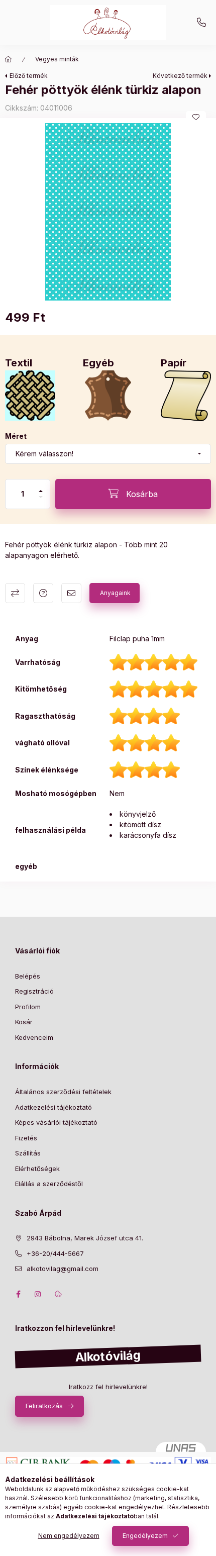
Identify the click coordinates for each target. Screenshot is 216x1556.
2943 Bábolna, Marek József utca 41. (85, 1238)
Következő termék (180, 75)
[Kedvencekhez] (196, 117)
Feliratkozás (44, 1406)
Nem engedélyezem (68, 1535)
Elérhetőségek (37, 1168)
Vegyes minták (57, 59)
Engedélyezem (145, 1535)
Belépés (27, 976)
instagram (38, 1294)
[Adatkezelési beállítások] (58, 1294)
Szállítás (28, 1153)
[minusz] (41, 497)
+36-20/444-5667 (201, 23)
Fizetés (26, 1138)
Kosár (24, 1022)
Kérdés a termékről (43, 593)
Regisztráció (34, 991)
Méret (16, 436)
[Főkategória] (8, 59)
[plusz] (41, 491)
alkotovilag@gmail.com (62, 1269)
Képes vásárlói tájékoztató (56, 1122)
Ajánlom (71, 593)
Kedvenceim (34, 1037)
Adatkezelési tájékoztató (53, 1107)
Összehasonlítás (15, 593)
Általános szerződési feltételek (63, 1092)
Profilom (28, 1007)
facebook (18, 1294)
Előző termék (29, 75)
